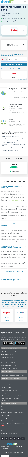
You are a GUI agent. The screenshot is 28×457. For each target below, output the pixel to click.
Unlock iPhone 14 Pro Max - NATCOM (11, 395)
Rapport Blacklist (5, 384)
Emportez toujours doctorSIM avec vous (12, 333)
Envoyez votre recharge (14, 64)
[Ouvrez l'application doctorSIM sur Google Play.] (19, 343)
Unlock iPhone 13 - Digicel (9, 393)
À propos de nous (5, 430)
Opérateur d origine (6, 387)
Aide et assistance (5, 409)
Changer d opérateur (22, 79)
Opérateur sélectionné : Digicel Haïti (11, 69)
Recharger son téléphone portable (15, 118)
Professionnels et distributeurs (8, 421)
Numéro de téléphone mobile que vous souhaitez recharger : (12, 55)
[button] (4, 46)
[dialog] (5, 456)
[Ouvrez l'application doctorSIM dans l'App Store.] (8, 343)
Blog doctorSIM (5, 428)
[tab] (14, 46)
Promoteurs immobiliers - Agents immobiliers (12, 424)
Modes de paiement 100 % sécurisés (10, 418)
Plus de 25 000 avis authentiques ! (9, 433)
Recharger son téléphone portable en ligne (15, 105)
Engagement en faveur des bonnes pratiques (12, 412)
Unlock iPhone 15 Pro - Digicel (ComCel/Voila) (10, 399)
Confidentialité (5, 452)
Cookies (22, 452)
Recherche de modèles (7, 382)
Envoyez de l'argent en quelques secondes (17, 89)
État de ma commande (6, 407)
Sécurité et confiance (6, 415)
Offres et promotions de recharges (10, 351)
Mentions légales (14, 452)
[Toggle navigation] (25, 2)
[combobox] (4, 59)
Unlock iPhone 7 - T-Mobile (9, 390)
